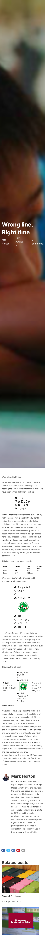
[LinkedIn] (13, 850)
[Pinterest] (18, 850)
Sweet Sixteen (11, 896)
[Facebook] (3, 850)
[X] (8, 850)
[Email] (23, 850)
